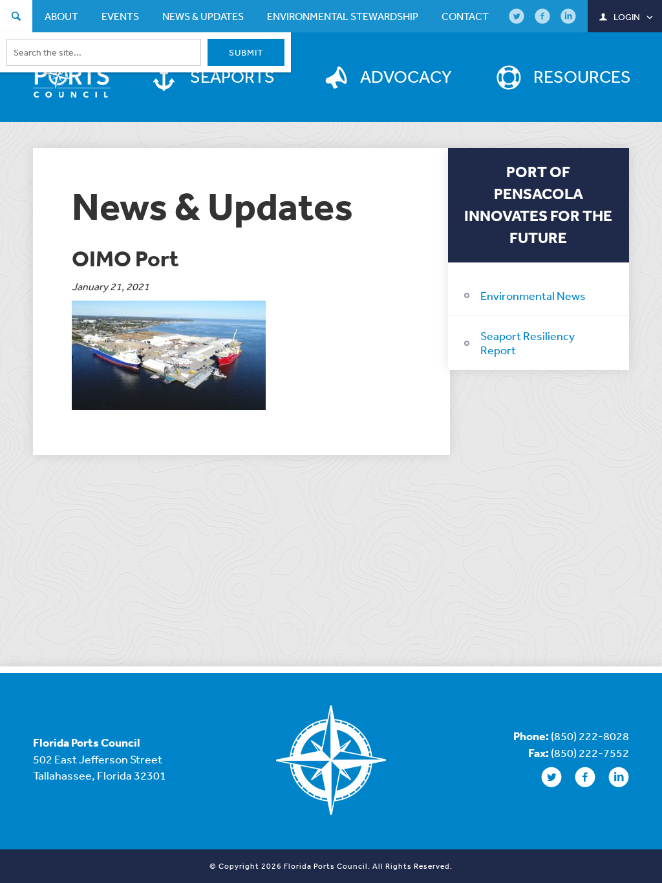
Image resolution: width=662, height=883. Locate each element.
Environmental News (533, 295)
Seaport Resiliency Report (527, 342)
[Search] (16, 18)
